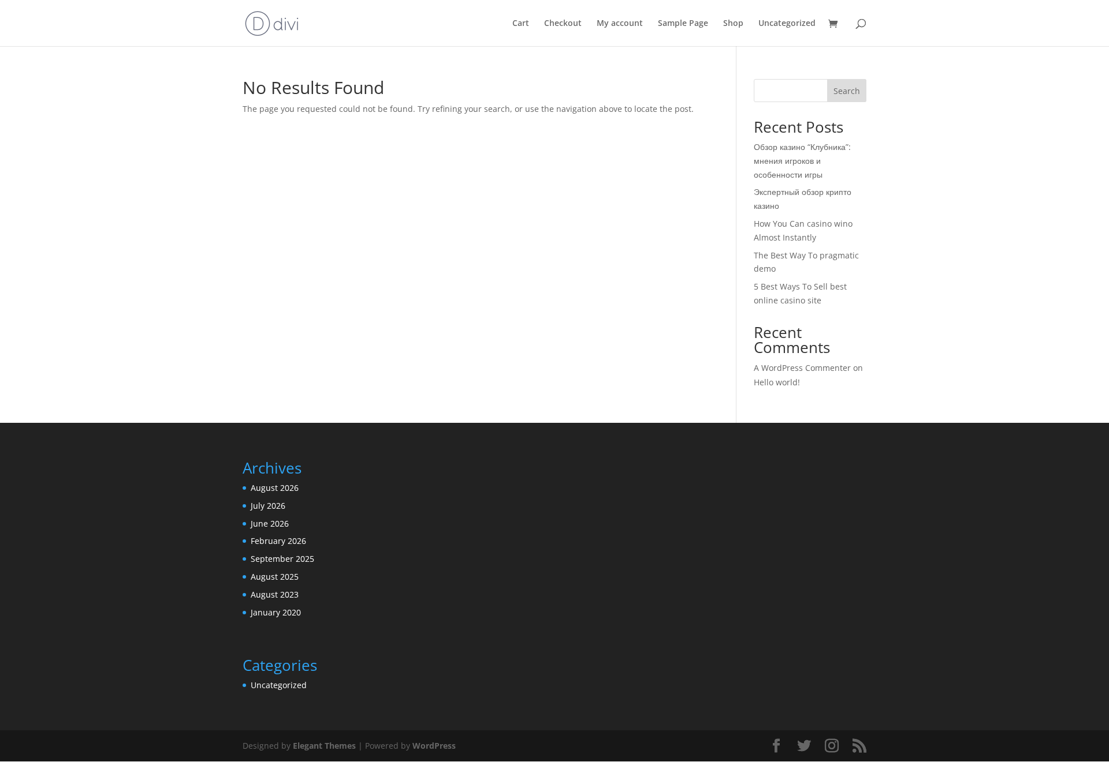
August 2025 (275, 576)
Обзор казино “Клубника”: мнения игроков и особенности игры (802, 160)
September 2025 (282, 558)
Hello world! (777, 382)
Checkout (563, 23)
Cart (520, 23)
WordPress (434, 745)
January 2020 (276, 612)
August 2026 (275, 487)
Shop (733, 23)
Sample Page (683, 23)
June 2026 (270, 523)
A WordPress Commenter (802, 367)
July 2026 (268, 505)
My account (620, 23)
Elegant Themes (324, 745)
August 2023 (275, 594)
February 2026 (278, 540)
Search (846, 90)
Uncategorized (787, 23)
